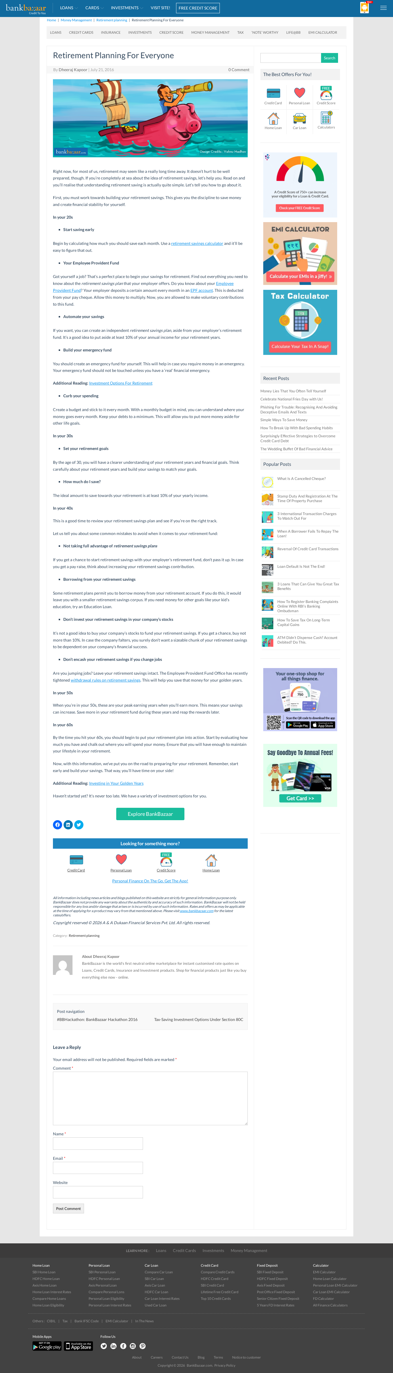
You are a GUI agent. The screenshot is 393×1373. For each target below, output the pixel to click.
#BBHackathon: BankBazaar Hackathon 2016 (97, 1019)
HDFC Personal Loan (104, 1278)
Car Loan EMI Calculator (331, 1292)
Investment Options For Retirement (120, 383)
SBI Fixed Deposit (270, 1272)
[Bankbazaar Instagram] (133, 1346)
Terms (218, 1357)
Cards (92, 7)
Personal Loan (121, 870)
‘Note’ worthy (264, 32)
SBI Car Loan (154, 1278)
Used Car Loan (156, 1305)
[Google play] (47, 1349)
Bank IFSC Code (87, 1321)
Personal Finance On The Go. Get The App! (150, 880)
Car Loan (299, 128)
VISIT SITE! (160, 7)
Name (59, 1133)
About (137, 1357)
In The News (144, 1321)
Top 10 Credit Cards (216, 1298)
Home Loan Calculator (330, 1278)
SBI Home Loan (44, 1272)
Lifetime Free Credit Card (220, 1292)
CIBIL (51, 1321)
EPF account (201, 290)
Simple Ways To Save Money (284, 419)
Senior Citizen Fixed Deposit (278, 1298)
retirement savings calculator (197, 243)
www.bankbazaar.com (196, 911)
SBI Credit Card (212, 1285)
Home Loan (211, 870)
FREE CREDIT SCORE (198, 7)
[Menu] (384, 7)
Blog (201, 1357)
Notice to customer (246, 1357)
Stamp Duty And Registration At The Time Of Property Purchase (307, 498)
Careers (157, 1357)
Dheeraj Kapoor (73, 69)
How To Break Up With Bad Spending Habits (296, 427)
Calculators (326, 127)
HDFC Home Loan (46, 1278)
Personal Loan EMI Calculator (335, 1285)
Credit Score (171, 32)
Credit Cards (81, 32)
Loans (66, 7)
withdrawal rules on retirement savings (105, 680)
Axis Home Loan (45, 1285)
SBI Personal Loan (102, 1272)
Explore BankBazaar (150, 814)
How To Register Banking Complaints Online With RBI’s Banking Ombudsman (307, 606)
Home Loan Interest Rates (52, 1292)
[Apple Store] (77, 1349)
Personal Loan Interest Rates (110, 1305)
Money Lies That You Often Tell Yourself (293, 391)
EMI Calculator (322, 32)
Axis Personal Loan (103, 1285)
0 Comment (238, 69)
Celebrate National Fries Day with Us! (291, 399)
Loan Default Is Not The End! (301, 566)
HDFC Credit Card (214, 1278)
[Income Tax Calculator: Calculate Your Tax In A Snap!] (300, 356)
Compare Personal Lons (106, 1292)
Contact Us (180, 1357)
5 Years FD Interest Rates (275, 1305)
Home (51, 20)
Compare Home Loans (49, 1298)
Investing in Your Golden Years (116, 783)
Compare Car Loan (159, 1272)
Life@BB (293, 32)
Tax (240, 32)
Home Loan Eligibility (48, 1305)
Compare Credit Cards (217, 1272)
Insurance (111, 32)
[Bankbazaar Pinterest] (143, 1346)
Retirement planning (111, 20)
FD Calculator (323, 1298)
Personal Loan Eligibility (106, 1298)
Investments (124, 7)
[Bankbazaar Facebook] (123, 1346)
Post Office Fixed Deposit (276, 1292)
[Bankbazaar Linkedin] (113, 1346)
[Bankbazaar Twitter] (103, 1346)
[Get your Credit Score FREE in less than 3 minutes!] (300, 219)
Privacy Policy (224, 1365)
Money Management (76, 20)
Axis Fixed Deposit (271, 1285)
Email (59, 1158)
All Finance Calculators (330, 1305)
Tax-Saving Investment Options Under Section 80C (198, 1019)
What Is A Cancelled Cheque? (301, 478)
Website (60, 1182)
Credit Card (76, 870)
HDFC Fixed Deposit (272, 1278)
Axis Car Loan (155, 1285)
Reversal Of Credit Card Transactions (308, 548)
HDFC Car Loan (156, 1292)
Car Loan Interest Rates (162, 1298)
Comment (63, 1068)
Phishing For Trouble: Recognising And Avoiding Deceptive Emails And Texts (298, 409)
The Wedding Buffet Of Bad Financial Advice (296, 449)
